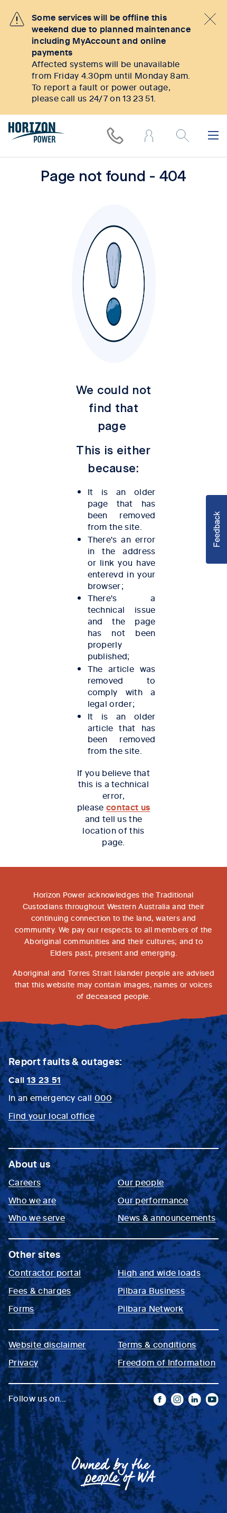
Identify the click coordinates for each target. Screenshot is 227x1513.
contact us (128, 806)
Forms (21, 1308)
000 (103, 1097)
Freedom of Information (166, 1362)
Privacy (23, 1362)
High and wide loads (159, 1272)
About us (29, 1163)
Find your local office (51, 1115)
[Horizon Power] (36, 133)
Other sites (34, 1253)
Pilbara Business (151, 1290)
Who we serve (36, 1217)
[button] (216, 529)
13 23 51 (44, 1079)
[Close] (210, 19)
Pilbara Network (151, 1308)
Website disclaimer (47, 1344)
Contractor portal (44, 1272)
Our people (141, 1182)
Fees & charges (39, 1290)
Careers (24, 1182)
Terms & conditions (157, 1344)
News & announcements (166, 1217)
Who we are (32, 1200)
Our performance (153, 1200)
